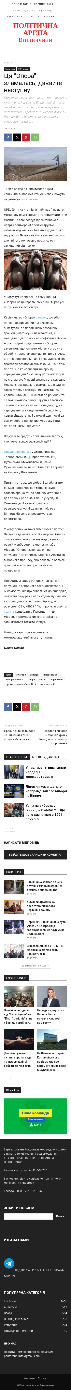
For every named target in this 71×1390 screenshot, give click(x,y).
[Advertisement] (35, 52)
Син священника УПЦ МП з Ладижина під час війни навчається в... (45, 949)
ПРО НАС (10, 1343)
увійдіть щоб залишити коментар (35, 854)
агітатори (20, 674)
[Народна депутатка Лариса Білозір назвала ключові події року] (52, 996)
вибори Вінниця (14, 679)
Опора (31, 679)
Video (30, 16)
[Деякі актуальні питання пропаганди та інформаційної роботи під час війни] (19, 1039)
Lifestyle (14, 16)
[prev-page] (6, 829)
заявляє (41, 317)
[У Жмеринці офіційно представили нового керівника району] (14, 907)
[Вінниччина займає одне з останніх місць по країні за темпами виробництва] (14, 887)
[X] (17, 137)
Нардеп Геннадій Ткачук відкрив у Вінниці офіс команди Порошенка (52, 737)
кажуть (9, 611)
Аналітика (10, 68)
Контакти (29, 1378)
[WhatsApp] (35, 137)
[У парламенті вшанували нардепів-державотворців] (14, 772)
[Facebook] (8, 137)
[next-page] (12, 829)
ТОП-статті (23, 68)
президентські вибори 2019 (21, 684)
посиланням (29, 199)
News (17, 11)
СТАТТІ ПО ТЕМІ (16, 757)
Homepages (46, 16)
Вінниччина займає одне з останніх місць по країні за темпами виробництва (45, 886)
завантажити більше (34, 965)
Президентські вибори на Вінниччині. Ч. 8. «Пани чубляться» (19, 735)
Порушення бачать (17, 452)
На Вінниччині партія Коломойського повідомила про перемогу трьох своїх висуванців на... (51, 1062)
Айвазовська (50, 674)
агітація (34, 674)
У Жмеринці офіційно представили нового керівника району (41, 906)
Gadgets (45, 11)
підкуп (42, 679)
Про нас (42, 1378)
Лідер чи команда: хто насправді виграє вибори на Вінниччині (46, 791)
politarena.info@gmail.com (22, 1356)
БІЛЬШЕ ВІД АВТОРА (45, 757)
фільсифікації (47, 684)
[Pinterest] (26, 137)
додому (8, 62)
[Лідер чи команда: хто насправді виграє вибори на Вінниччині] (14, 791)
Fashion (30, 11)
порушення (56, 679)
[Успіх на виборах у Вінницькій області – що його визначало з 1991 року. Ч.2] (14, 810)
